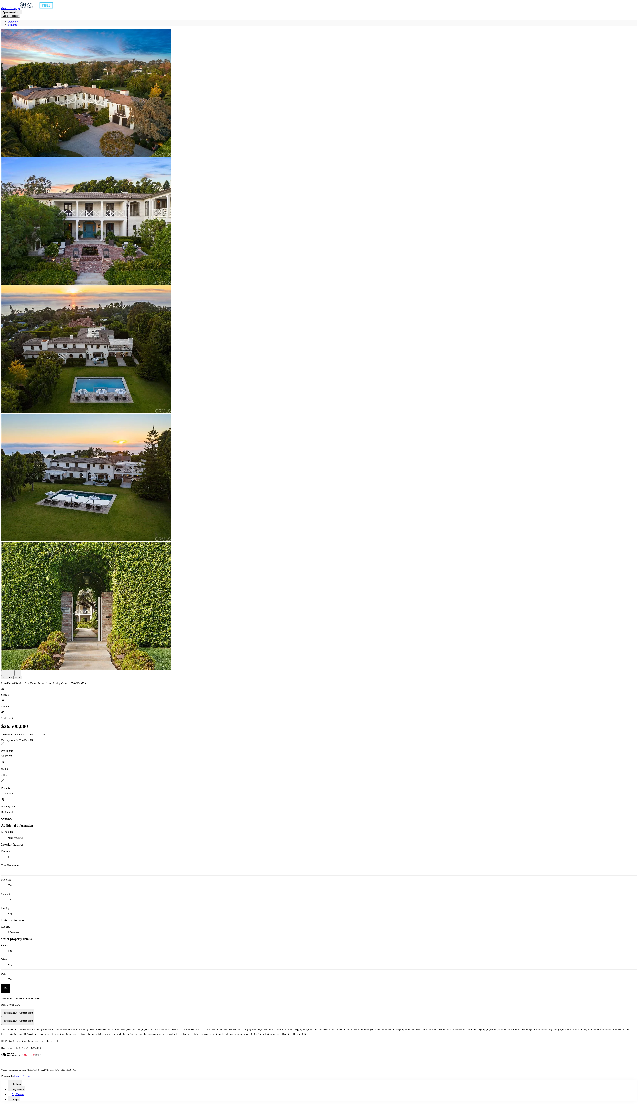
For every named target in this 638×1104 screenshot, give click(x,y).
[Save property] (11, 673)
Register (14, 16)
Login (5, 16)
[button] (319, 93)
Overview (13, 21)
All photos (7, 677)
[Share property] (18, 673)
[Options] (4, 673)
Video (17, 677)
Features (12, 24)
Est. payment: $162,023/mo (15, 740)
